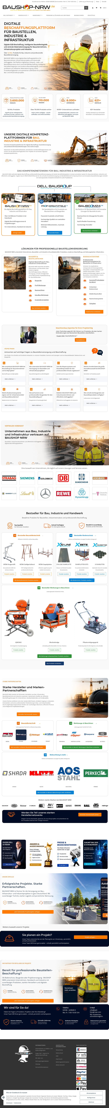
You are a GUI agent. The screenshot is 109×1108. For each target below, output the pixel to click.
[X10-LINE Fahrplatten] (64, 552)
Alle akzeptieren (91, 1093)
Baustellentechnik (29, 723)
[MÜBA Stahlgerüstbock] (27, 552)
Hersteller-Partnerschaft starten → (28, 714)
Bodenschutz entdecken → (94, 312)
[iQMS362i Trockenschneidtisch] (18, 617)
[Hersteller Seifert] (68, 806)
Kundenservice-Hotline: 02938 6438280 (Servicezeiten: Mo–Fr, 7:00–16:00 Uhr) (54, 1)
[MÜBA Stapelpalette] (45, 552)
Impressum (9, 1103)
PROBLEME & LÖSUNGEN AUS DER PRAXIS (58, 15)
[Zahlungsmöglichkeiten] (81, 1049)
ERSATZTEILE (91, 15)
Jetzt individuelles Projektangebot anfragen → (27, 912)
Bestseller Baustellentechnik (27, 535)
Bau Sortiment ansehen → (39, 308)
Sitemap (37, 1064)
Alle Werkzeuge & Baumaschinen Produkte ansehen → (54, 656)
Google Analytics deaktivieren (41, 1106)
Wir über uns (39, 1058)
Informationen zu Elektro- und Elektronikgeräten (44, 1049)
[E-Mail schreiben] (85, 1008)
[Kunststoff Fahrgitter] (100, 552)
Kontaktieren (80, 340)
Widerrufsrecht (60, 1065)
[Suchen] (86, 8)
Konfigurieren (91, 1097)
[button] (93, 8)
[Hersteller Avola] (14, 806)
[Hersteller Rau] (87, 806)
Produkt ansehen (9, 574)
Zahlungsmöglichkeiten (42, 1061)
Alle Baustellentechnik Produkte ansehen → (27, 580)
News (97, 1)
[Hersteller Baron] (5, 806)
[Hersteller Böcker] (23, 806)
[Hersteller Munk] (77, 806)
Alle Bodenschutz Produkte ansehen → (81, 580)
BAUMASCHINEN (79, 15)
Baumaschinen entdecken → (91, 231)
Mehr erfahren (9, 379)
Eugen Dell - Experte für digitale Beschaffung (42, 1054)
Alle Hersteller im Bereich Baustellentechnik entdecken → (27, 747)
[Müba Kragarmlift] (9, 552)
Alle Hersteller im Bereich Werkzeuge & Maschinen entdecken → (82, 747)
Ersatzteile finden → (54, 233)
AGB (57, 1056)
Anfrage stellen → (18, 233)
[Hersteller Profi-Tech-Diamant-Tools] (59, 806)
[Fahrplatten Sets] (82, 552)
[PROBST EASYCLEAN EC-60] (91, 617)
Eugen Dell (60, 336)
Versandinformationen (41, 1067)
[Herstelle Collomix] (32, 806)
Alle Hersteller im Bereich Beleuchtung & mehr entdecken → (54, 792)
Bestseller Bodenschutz (81, 535)
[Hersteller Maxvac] (50, 806)
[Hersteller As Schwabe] (96, 806)
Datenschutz (17, 1103)
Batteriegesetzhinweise (62, 1062)
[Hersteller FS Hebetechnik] (41, 806)
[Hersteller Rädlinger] (105, 806)
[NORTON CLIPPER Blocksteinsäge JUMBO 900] (55, 617)
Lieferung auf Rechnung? (86, 1)
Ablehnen (91, 1102)
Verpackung (59, 1050)
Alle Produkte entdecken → (55, 663)
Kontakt (104, 1)
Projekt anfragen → (90, 937)
